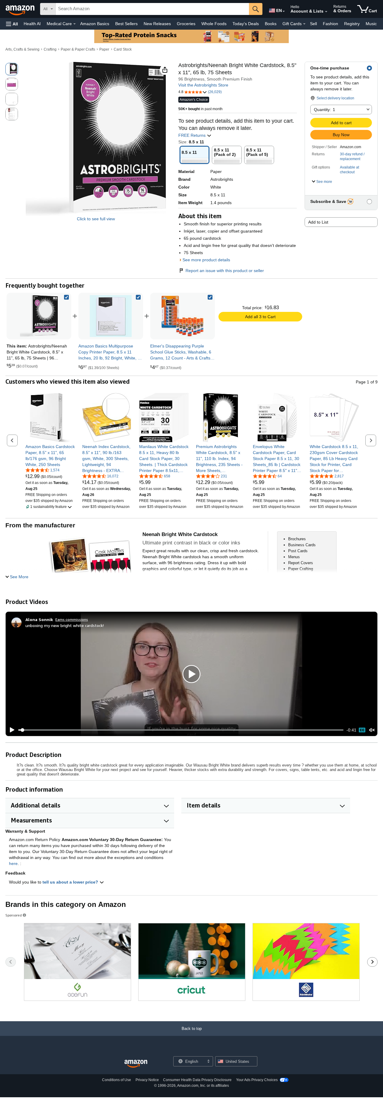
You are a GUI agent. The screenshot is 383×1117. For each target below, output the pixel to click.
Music (371, 23)
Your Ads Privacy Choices (257, 1080)
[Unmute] (372, 730)
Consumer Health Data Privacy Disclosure (197, 1080)
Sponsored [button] (13, 915)
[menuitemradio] (362, 730)
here (13, 863)
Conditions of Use (116, 1080)
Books (270, 23)
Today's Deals (245, 23)
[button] (12, 24)
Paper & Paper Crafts (78, 49)
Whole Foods (214, 23)
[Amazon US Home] (135, 1064)
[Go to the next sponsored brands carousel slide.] (372, 961)
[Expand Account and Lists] (326, 11)
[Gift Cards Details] (304, 24)
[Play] (10, 730)
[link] (111, 316)
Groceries (186, 23)
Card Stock (123, 49)
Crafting (50, 49)
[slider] (181, 730)
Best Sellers (126, 23)
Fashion (330, 23)
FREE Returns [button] (192, 135)
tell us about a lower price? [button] (70, 882)
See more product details (206, 259)
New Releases (157, 23)
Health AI (32, 23)
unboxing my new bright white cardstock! (64, 625)
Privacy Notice (147, 1080)
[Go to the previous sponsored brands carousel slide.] (11, 961)
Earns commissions (71, 619)
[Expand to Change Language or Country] (283, 11)
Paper (104, 49)
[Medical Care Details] (74, 24)
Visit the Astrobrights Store (203, 85)
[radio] (12, 69)
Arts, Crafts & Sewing (22, 49)
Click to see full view (96, 218)
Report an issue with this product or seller (225, 270)
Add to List (318, 222)
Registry (352, 23)
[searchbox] (152, 9)
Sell (313, 23)
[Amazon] (21, 8)
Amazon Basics (94, 23)
